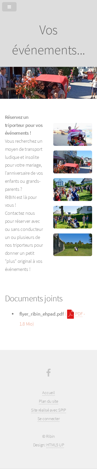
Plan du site (48, 401)
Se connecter (49, 418)
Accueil (48, 392)
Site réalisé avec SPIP (48, 410)
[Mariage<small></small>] (72, 162)
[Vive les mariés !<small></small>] (72, 189)
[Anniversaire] (72, 134)
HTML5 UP (55, 445)
